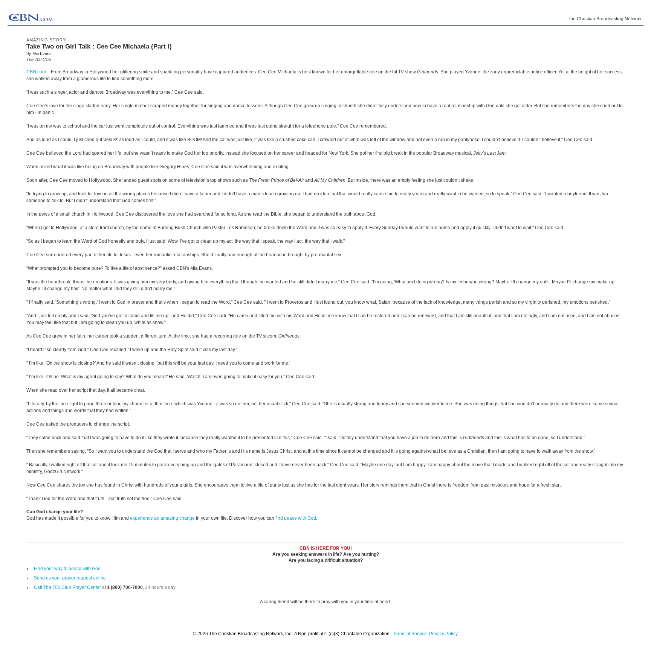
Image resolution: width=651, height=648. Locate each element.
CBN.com (36, 72)
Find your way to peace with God (67, 568)
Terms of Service (410, 633)
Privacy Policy (443, 633)
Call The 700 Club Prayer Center (67, 587)
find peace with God (295, 518)
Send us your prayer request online (70, 578)
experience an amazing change (162, 518)
